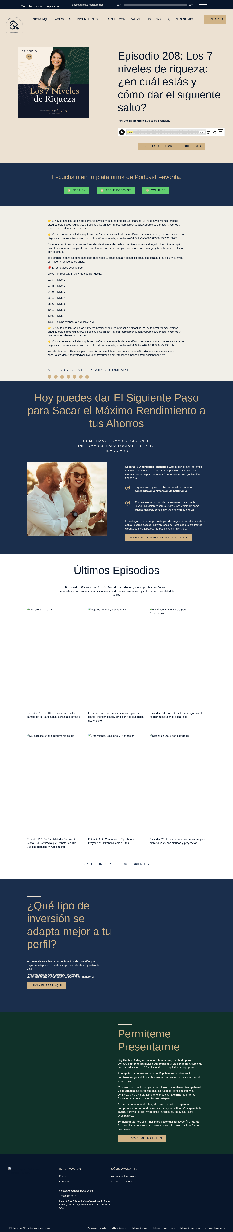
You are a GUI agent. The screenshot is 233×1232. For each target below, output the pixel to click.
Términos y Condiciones (214, 1228)
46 (125, 864)
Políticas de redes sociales (164, 1228)
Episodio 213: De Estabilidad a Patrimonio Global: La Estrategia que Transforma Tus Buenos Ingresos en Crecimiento (51, 843)
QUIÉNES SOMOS (181, 19)
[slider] (203, 4)
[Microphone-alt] (75, 1214)
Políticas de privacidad (97, 1228)
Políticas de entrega (140, 1228)
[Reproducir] (113, 4)
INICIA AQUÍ (41, 19)
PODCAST (155, 19)
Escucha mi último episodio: (40, 6)
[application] (160, 5)
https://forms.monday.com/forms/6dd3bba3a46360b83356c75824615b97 (134, 238)
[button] (49, 377)
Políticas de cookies (119, 1228)
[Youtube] (71, 1214)
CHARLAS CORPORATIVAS (123, 19)
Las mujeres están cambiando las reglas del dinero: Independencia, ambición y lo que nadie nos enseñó (116, 717)
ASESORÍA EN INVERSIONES (76, 19)
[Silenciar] (196, 4)
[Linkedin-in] (67, 1214)
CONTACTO (214, 19)
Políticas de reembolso (190, 1228)
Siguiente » (139, 864)
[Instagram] (64, 1214)
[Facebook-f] (60, 1214)
